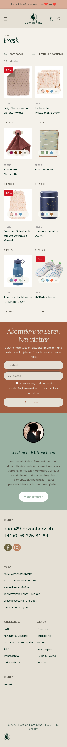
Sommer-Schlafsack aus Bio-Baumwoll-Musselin (17, 235)
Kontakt (8, 684)
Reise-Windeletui (45, 169)
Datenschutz (12, 662)
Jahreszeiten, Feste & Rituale (22, 594)
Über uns (43, 629)
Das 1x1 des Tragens (16, 607)
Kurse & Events (46, 656)
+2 (56, 214)
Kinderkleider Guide (16, 587)
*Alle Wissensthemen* (18, 574)
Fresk (7, 103)
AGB (6, 649)
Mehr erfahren (33, 496)
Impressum (11, 656)
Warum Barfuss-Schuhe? (20, 580)
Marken (41, 642)
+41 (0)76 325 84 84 (26, 536)
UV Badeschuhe (45, 297)
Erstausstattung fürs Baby (20, 600)
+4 (56, 153)
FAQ (6, 629)
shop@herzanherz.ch (28, 529)
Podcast (42, 662)
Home (6, 35)
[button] (5, 19)
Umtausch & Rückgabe (18, 642)
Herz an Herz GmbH (31, 725)
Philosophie (44, 635)
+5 (25, 153)
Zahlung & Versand (16, 635)
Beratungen (44, 649)
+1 (56, 91)
